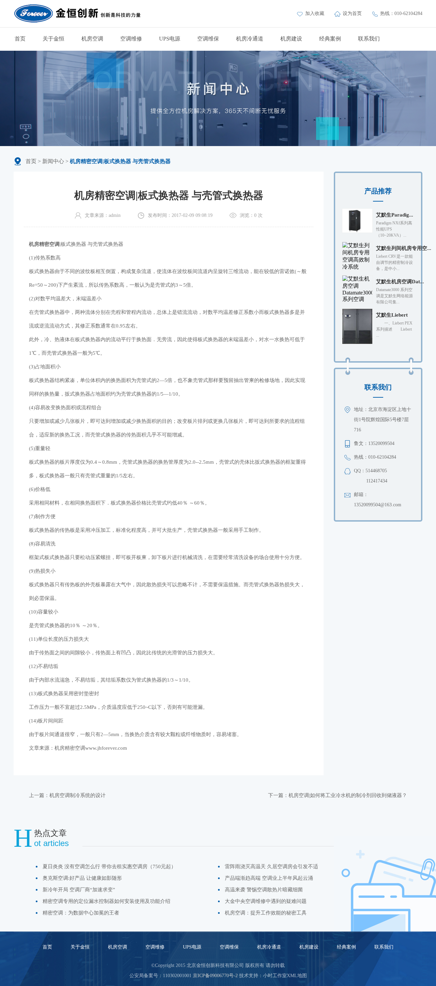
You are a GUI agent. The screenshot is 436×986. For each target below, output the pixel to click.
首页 (20, 39)
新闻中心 (53, 161)
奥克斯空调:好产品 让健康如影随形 (82, 878)
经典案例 (330, 39)
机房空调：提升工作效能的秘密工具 (266, 913)
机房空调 (92, 39)
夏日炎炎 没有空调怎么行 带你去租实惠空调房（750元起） (109, 866)
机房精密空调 (69, 748)
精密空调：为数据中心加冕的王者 (81, 913)
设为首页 (353, 13)
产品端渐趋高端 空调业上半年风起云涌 (269, 878)
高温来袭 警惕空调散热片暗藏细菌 (264, 889)
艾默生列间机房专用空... (403, 248)
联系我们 (369, 39)
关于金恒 (53, 39)
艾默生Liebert (392, 315)
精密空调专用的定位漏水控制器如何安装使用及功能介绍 (106, 901)
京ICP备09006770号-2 (215, 975)
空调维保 (208, 39)
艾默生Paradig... (394, 215)
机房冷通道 (249, 39)
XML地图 (297, 975)
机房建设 (291, 39)
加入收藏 (315, 13)
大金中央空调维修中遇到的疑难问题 (266, 901)
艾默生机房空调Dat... (400, 281)
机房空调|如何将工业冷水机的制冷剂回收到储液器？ (348, 795)
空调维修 (131, 39)
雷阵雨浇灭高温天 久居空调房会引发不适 (271, 866)
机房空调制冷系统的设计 (77, 795)
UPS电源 (169, 39)
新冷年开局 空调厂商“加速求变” (79, 889)
